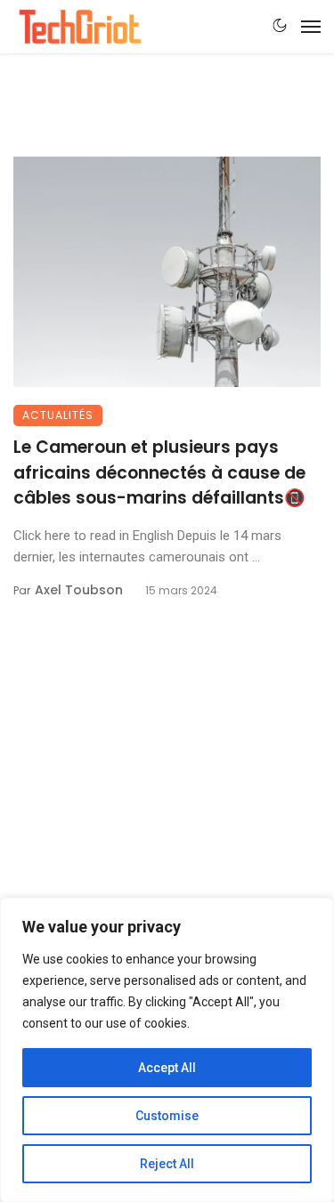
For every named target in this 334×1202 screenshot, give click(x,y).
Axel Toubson (79, 590)
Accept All (167, 1068)
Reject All (167, 1164)
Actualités (58, 415)
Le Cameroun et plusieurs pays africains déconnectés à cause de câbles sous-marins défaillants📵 (159, 472)
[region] (167, 1050)
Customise (167, 1116)
